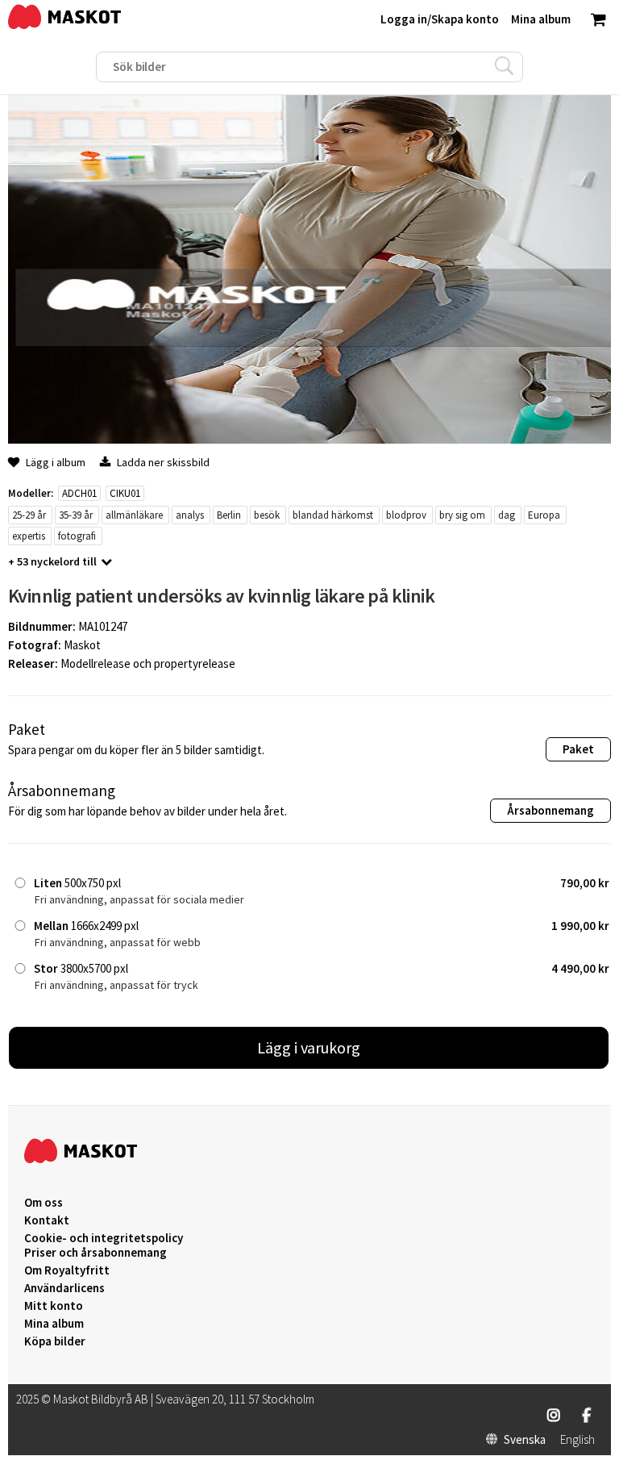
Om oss (43, 1202)
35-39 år (76, 515)
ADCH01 (79, 493)
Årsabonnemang (550, 810)
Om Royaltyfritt (67, 1270)
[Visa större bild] (309, 439)
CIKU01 (125, 493)
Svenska (525, 1440)
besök (267, 515)
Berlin (229, 515)
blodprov (406, 515)
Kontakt (46, 1220)
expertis (28, 536)
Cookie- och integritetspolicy (103, 1237)
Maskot (82, 645)
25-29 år (29, 515)
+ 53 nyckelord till (52, 561)
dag (506, 515)
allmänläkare (134, 515)
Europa (544, 515)
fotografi (77, 536)
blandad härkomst (333, 515)
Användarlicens (64, 1288)
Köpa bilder (54, 1341)
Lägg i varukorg (308, 1047)
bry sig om (462, 515)
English (577, 1440)
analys (190, 515)
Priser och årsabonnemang (95, 1252)
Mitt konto (53, 1306)
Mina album (54, 1323)
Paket (578, 749)
